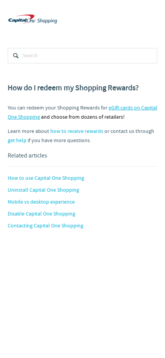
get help (17, 140)
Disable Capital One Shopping (41, 213)
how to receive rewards (76, 131)
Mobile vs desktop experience (41, 202)
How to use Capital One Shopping (46, 178)
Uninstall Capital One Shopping (43, 190)
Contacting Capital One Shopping (45, 225)
